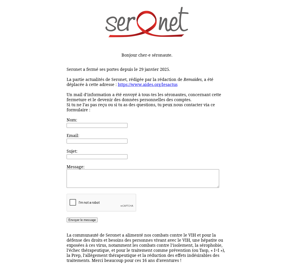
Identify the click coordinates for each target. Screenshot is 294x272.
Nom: (72, 120)
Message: (76, 166)
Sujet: (72, 151)
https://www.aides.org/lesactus (148, 84)
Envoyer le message (82, 220)
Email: (73, 135)
